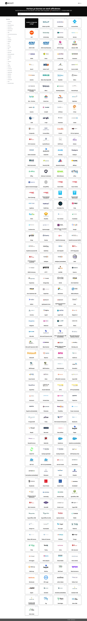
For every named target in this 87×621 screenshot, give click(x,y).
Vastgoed (9, 41)
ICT (8, 36)
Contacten (9, 77)
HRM (8, 48)
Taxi (8, 63)
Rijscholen (9, 52)
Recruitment (10, 70)
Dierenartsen (10, 30)
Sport (8, 81)
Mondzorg (9, 57)
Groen (9, 45)
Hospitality (9, 39)
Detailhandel (10, 72)
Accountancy (10, 21)
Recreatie (9, 46)
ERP (8, 59)
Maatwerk (9, 75)
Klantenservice (10, 28)
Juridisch (9, 23)
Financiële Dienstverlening (12, 34)
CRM (8, 32)
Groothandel (10, 79)
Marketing (9, 74)
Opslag (9, 65)
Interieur (9, 37)
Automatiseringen (11, 83)
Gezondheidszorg (11, 25)
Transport (9, 61)
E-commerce (10, 68)
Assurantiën (10, 50)
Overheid (9, 66)
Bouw (9, 43)
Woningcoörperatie (11, 54)
